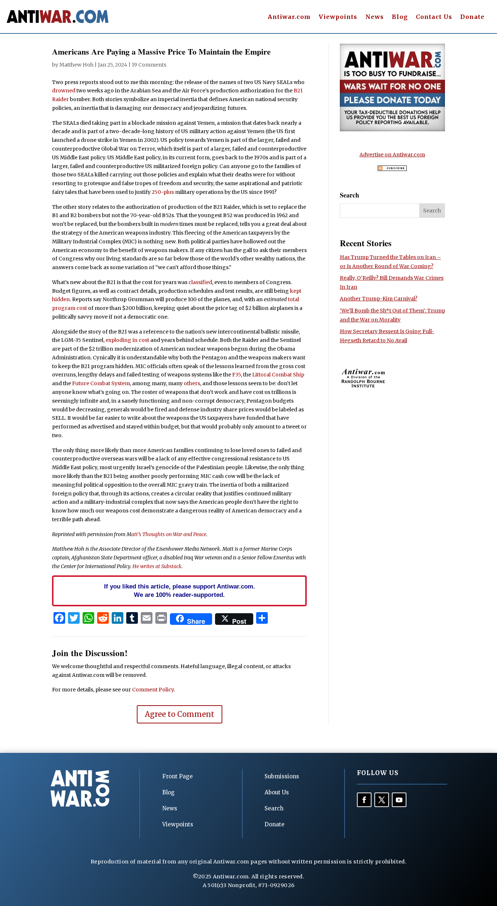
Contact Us (434, 17)
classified (200, 282)
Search (274, 808)
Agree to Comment (179, 714)
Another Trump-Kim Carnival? (378, 298)
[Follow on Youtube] (399, 800)
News (374, 17)
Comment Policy (153, 689)
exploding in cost (127, 340)
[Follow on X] (381, 800)
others (192, 383)
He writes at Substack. (157, 566)
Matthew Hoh (76, 64)
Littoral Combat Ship (278, 374)
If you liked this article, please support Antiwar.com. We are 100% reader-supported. (179, 591)
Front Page (177, 776)
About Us (277, 792)
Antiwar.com (289, 17)
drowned (63, 90)
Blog (400, 17)
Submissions (282, 776)
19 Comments (149, 64)
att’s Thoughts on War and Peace (168, 534)
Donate (472, 17)
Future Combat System (101, 383)
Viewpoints (338, 17)
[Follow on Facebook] (364, 800)
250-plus (163, 192)
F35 (236, 374)
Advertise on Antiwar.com (392, 154)
